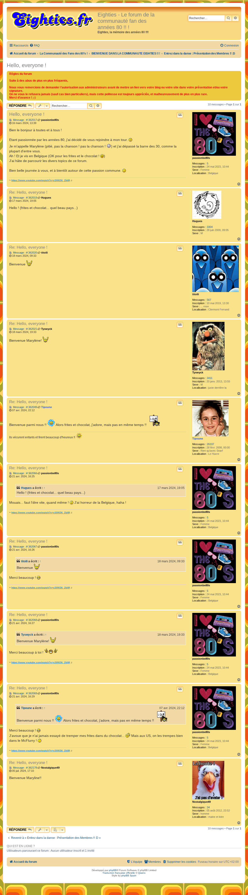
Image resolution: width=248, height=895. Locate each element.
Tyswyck (197, 372)
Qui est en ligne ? (21, 846)
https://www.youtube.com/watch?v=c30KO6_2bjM (40, 180)
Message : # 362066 (24, 473)
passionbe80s (201, 157)
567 (209, 299)
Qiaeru (142, 873)
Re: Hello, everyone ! (28, 192)
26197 (210, 444)
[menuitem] (34, 45)
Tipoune (197, 438)
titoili (195, 294)
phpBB (113, 870)
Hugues (197, 221)
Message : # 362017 (24, 120)
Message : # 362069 (24, 693)
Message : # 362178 (24, 767)
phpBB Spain (128, 875)
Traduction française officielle (118, 873)
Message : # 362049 (24, 407)
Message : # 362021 (24, 329)
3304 (210, 226)
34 (208, 807)
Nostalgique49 (201, 801)
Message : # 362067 (24, 546)
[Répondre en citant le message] (180, 115)
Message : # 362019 (24, 197)
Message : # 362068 (24, 620)
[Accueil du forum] (53, 20)
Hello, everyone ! (26, 65)
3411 (209, 378)
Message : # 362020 (24, 252)
